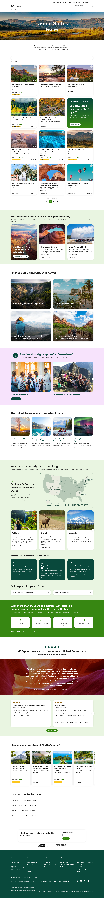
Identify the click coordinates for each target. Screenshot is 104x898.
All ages (79, 871)
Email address (67, 832)
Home (12, 9)
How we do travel (64, 860)
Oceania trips (30, 869)
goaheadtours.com (32, 877)
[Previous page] (46, 201)
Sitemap (57, 891)
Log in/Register (86, 2)
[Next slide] (93, 242)
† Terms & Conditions (42, 891)
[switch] (35, 66)
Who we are (63, 857)
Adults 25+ (79, 864)
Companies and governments (84, 869)
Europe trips (30, 857)
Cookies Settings (64, 891)
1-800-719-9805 (15, 862)
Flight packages (48, 857)
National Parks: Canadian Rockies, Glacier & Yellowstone (35, 724)
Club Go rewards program (67, 864)
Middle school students (83, 857)
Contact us (13, 857)
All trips (29, 871)
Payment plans (47, 862)
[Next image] (35, 80)
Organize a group (77, 2)
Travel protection (48, 860)
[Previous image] (32, 80)
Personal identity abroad (50, 869)
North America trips (32, 860)
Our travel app (47, 866)
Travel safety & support (50, 864)
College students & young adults (85, 862)
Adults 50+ (79, 866)
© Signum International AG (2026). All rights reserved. (81, 891)
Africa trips (30, 864)
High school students (82, 860)
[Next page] (57, 201)
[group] (24, 242)
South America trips (32, 862)
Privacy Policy (51, 891)
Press (12, 860)
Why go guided (64, 862)
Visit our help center (67, 2)
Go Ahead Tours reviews (66, 866)
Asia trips (29, 866)
